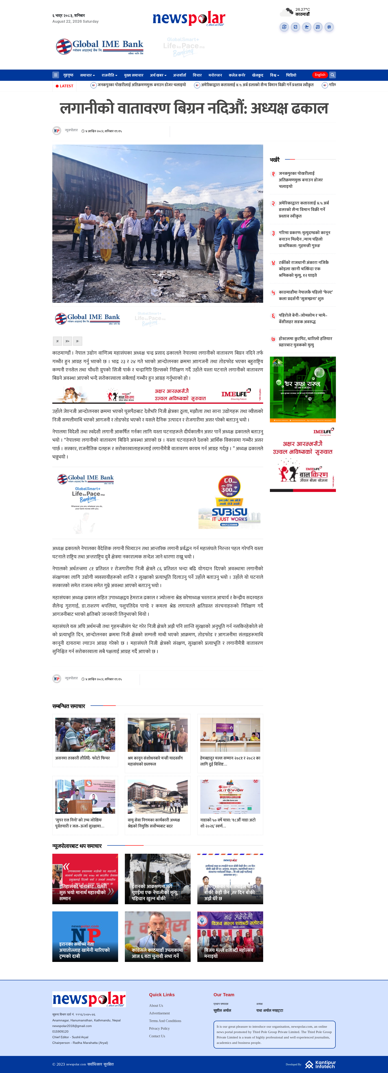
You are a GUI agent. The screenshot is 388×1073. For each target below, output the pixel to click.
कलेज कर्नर (237, 75)
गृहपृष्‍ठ (68, 75)
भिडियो (291, 75)
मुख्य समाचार (133, 75)
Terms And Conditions (165, 1021)
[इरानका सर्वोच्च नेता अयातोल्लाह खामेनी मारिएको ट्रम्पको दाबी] (85, 937)
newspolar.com (76, 1064)
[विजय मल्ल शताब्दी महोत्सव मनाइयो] (230, 937)
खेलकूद (257, 75)
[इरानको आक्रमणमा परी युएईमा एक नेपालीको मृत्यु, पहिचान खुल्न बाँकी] (158, 879)
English (320, 75)
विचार (197, 75)
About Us (156, 1005)
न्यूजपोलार (71, 130)
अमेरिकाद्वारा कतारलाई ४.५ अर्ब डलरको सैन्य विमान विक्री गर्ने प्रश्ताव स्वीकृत (201, 85)
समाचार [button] (86, 75)
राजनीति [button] (108, 75)
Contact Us (157, 1036)
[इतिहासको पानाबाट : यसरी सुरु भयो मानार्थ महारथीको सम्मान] (85, 879)
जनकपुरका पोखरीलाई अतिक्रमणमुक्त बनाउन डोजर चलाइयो (85, 85)
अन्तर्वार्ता (179, 75)
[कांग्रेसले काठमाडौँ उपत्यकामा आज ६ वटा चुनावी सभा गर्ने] (158, 937)
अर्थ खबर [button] (156, 75)
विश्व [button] (273, 75)
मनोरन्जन (215, 75)
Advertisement (159, 1013)
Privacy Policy (159, 1028)
